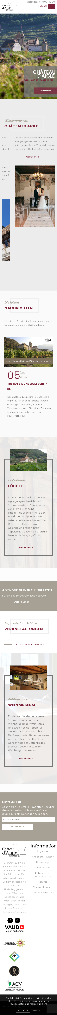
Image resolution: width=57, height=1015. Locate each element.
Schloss (42, 848)
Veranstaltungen (42, 853)
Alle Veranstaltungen (30, 611)
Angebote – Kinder (43, 823)
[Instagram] (17, 887)
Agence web (10, 972)
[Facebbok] (10, 887)
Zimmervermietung (42, 858)
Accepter (23, 1010)
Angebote (43, 817)
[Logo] (14, 817)
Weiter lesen (45, 91)
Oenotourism (42, 833)
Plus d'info (36, 1010)
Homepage (42, 828)
